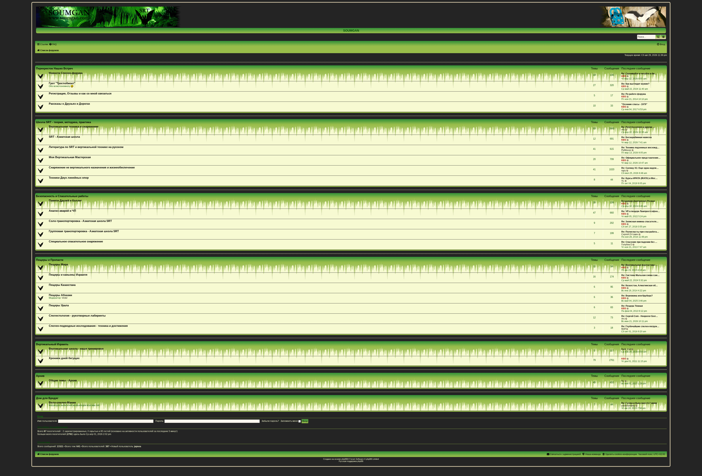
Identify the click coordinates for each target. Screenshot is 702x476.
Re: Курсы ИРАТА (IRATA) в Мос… (639, 178)
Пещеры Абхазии (60, 295)
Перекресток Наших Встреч (54, 68)
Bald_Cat (626, 349)
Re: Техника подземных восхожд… (640, 147)
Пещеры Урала (59, 305)
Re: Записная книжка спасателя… (639, 221)
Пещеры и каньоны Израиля (68, 274)
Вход (40, 416)
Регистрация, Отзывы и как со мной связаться (80, 93)
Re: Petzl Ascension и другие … (638, 127)
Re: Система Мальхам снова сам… (640, 275)
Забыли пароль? (270, 421)
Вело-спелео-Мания (62, 402)
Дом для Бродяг (47, 398)
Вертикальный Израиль (52, 344)
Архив (40, 375)
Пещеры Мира (58, 264)
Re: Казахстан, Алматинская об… (639, 285)
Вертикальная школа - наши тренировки (76, 348)
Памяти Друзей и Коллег (65, 200)
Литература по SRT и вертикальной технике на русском (86, 147)
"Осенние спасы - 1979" (634, 104)
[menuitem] (52, 44)
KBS (623, 76)
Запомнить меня (289, 421)
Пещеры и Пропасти (49, 259)
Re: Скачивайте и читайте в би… (638, 73)
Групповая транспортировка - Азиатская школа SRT (84, 231)
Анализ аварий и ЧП (62, 210)
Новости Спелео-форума (65, 73)
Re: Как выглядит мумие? (635, 84)
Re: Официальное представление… (641, 158)
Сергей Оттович (629, 234)
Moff (623, 329)
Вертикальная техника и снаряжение (73, 126)
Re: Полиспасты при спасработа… (640, 232)
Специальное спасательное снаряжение (76, 241)
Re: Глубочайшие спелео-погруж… (640, 326)
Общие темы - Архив (63, 380)
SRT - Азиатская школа (64, 136)
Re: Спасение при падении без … (639, 242)
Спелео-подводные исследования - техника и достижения (88, 325)
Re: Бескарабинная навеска (636, 137)
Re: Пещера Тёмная (632, 306)
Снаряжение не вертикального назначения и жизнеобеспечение (92, 167)
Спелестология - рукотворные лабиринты (77, 315)
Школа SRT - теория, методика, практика (63, 122)
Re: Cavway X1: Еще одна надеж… (640, 168)
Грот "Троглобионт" (62, 83)
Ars (623, 129)
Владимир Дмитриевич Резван (638, 201)
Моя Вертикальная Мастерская (70, 157)
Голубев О (626, 244)
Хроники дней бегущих (64, 358)
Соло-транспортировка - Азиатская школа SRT (80, 221)
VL (622, 181)
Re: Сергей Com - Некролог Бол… (639, 316)
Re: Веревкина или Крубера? (637, 295)
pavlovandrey (628, 405)
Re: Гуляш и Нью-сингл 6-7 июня (639, 403)
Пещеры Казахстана (62, 284)
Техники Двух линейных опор (69, 177)
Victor (64, 298)
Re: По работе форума (633, 94)
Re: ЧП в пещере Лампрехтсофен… (640, 211)
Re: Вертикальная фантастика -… (639, 265)
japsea (137, 446)
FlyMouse (626, 150)
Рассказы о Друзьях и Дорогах (69, 103)
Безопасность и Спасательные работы (62, 196)
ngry (623, 170)
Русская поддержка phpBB (351, 461)
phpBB (344, 459)
